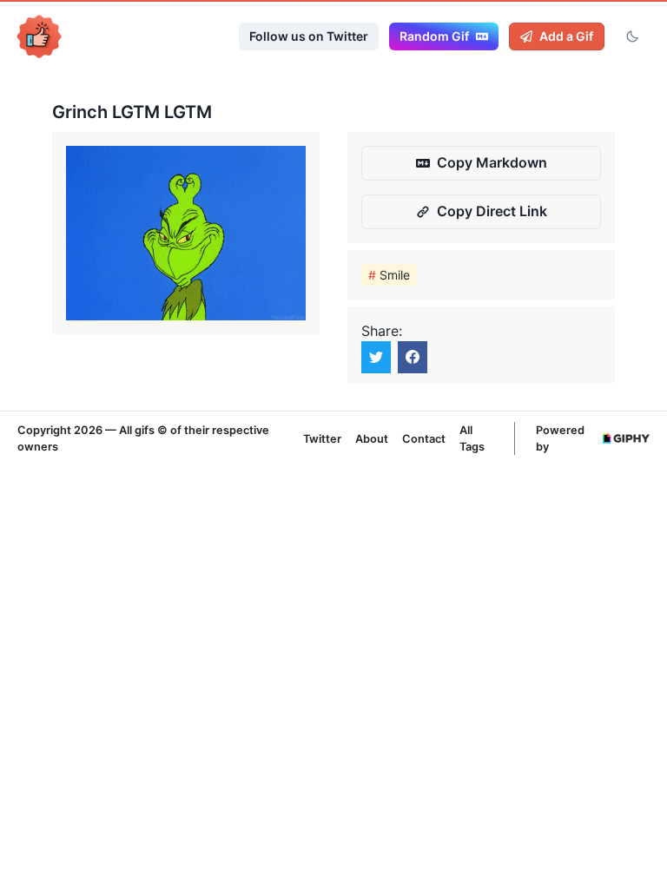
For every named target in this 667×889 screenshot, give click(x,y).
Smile (389, 274)
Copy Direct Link (492, 211)
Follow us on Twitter (308, 36)
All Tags (472, 438)
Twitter (322, 438)
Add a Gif (566, 36)
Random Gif (434, 36)
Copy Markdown (492, 162)
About (371, 438)
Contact (424, 438)
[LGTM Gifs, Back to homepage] (39, 36)
